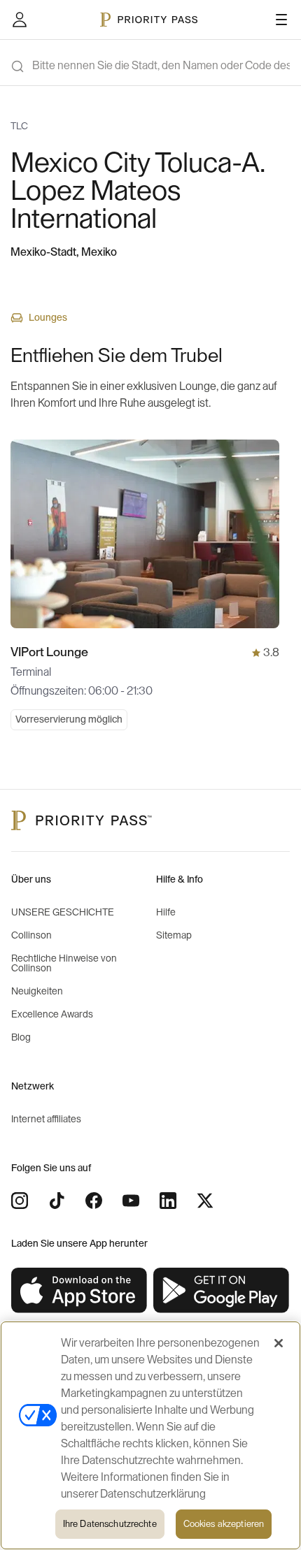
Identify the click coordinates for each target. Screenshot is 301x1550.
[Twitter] (205, 1200)
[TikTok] (56, 1200)
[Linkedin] (168, 1200)
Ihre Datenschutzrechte (110, 1523)
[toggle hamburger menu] (281, 19)
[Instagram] (19, 1200)
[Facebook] (93, 1200)
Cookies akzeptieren (223, 1523)
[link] (79, 1291)
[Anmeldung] (19, 19)
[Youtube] (130, 1200)
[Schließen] (278, 1343)
